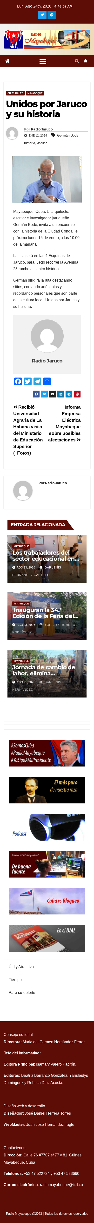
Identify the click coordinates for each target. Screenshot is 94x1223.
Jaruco (42, 143)
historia (29, 143)
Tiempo (15, 980)
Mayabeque (35, 93)
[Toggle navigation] (42, 61)
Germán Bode (68, 135)
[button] (77, 61)
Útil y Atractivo (21, 967)
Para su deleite (22, 992)
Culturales (15, 93)
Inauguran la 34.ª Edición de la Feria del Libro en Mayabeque (43, 616)
